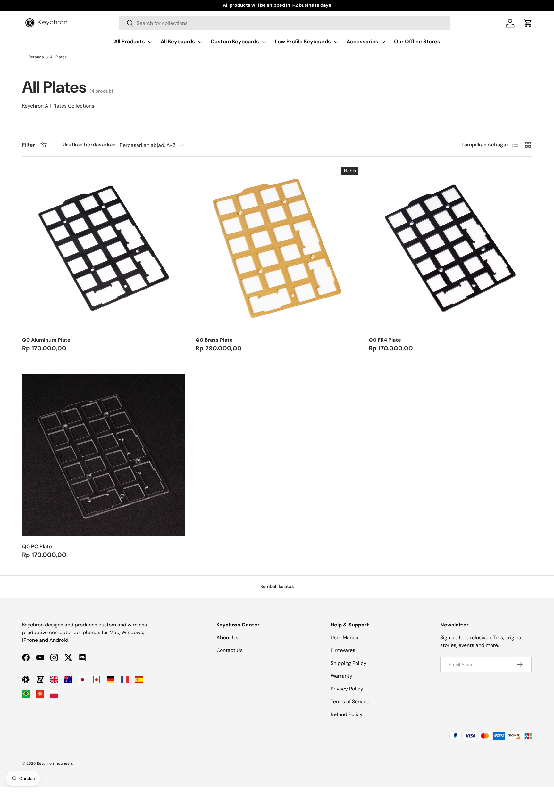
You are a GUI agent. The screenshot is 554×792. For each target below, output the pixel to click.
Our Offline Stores (417, 41)
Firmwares (343, 650)
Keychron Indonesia (54, 763)
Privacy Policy (347, 688)
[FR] (125, 680)
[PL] (54, 694)
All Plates (58, 57)
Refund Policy (347, 714)
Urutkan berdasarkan (89, 144)
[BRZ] (26, 694)
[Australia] (68, 680)
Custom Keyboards (235, 41)
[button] (528, 23)
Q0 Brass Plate (214, 340)
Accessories (362, 41)
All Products (129, 41)
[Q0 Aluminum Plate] (103, 248)
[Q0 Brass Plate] (277, 248)
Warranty (341, 676)
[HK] (40, 694)
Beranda (36, 57)
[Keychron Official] (26, 680)
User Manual (345, 637)
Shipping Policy (348, 663)
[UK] (54, 680)
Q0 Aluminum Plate (46, 340)
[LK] (40, 680)
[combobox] (284, 23)
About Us (227, 637)
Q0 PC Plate (37, 546)
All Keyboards (178, 41)
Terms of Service (350, 701)
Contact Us (229, 650)
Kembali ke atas (277, 586)
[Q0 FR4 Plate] (450, 248)
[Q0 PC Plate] (103, 455)
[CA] (96, 680)
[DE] (111, 680)
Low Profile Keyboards (303, 41)
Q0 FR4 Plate (385, 340)
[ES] (139, 680)
